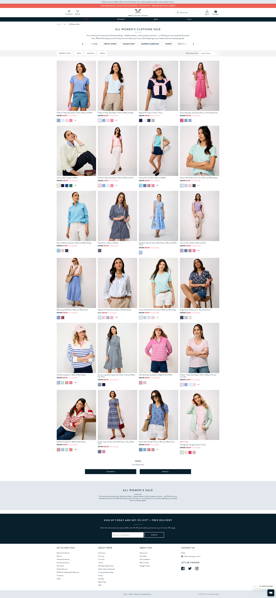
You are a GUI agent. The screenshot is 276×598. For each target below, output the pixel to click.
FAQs (59, 579)
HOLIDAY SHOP (129, 44)
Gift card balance (145, 559)
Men (156, 19)
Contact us (60, 575)
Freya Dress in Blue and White (108, 243)
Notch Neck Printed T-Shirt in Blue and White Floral (156, 442)
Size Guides (60, 566)
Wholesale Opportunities (106, 566)
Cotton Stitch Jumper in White (67, 178)
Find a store (101, 553)
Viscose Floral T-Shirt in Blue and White (152, 178)
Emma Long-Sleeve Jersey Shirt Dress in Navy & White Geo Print (116, 376)
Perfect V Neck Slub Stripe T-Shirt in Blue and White (75, 113)
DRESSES (94, 44)
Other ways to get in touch (192, 556)
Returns (59, 556)
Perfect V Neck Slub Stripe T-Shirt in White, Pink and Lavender (198, 376)
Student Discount (62, 569)
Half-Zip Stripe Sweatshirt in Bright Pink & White (155, 375)
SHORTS (168, 44)
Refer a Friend (144, 562)
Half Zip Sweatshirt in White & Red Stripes (71, 442)
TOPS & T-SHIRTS (110, 44)
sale (65, 24)
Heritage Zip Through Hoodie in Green (193, 445)
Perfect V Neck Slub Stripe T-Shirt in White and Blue (116, 113)
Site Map (101, 579)
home (59, 24)
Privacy (100, 575)
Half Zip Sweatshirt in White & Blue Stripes (71, 375)
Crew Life (101, 559)
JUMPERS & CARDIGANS (150, 44)
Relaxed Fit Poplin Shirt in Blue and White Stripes (114, 310)
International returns (63, 562)
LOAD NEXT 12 (110, 472)
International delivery (63, 559)
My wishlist (143, 556)
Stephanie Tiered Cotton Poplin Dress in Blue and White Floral (158, 244)
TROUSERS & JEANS (185, 44)
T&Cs (100, 585)
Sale (86, 19)
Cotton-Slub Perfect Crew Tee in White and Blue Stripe (157, 310)
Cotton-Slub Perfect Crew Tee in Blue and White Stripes (199, 178)
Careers (100, 562)
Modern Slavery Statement (106, 569)
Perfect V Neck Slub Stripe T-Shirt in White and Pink (116, 178)
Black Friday (102, 582)
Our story (101, 556)
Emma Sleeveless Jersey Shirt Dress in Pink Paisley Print (199, 113)
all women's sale (74, 24)
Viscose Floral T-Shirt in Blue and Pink (193, 243)
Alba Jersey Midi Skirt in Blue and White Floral (72, 310)
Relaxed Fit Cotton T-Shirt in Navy (150, 113)
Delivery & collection (63, 553)
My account (143, 553)
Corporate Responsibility (106, 572)
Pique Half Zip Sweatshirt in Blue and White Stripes (74, 243)
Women (121, 19)
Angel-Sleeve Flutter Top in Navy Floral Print (195, 310)
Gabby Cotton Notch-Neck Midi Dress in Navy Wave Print (116, 443)
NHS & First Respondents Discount (68, 572)
